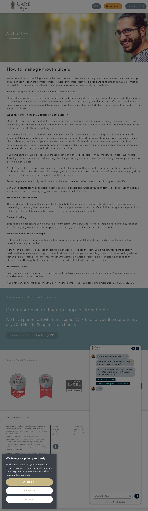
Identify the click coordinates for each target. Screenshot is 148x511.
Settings (29, 499)
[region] (29, 481)
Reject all (29, 491)
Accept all (29, 482)
